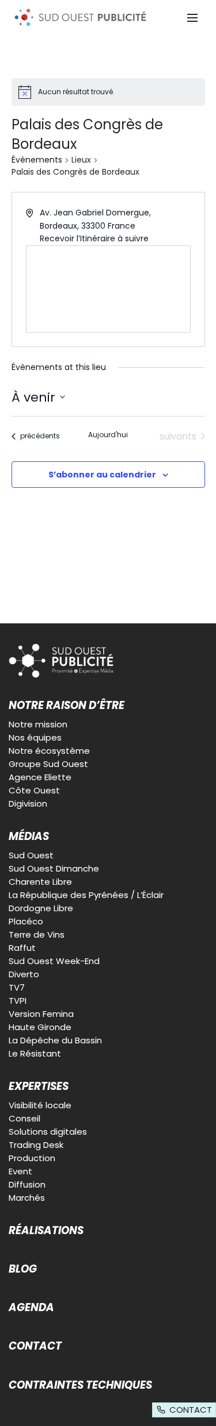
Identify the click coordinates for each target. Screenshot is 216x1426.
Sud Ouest (31, 855)
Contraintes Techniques (80, 1385)
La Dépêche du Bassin (55, 1040)
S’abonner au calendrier (102, 474)
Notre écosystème (49, 751)
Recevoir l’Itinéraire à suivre (94, 238)
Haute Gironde (40, 1027)
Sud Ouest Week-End (54, 961)
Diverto (24, 974)
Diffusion (27, 1184)
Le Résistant (35, 1053)
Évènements (37, 160)
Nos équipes (35, 737)
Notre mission (38, 724)
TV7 (17, 987)
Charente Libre (40, 882)
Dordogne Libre (41, 908)
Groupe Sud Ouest (48, 764)
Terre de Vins (37, 934)
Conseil (24, 1118)
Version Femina (41, 1014)
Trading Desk (36, 1145)
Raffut (22, 948)
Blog (23, 1269)
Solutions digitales (48, 1132)
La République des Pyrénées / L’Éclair (86, 895)
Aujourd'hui (108, 435)
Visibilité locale (40, 1105)
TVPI (17, 1001)
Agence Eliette (40, 777)
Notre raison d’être (66, 705)
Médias (29, 836)
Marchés (27, 1198)
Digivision (28, 803)
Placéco (26, 921)
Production (32, 1158)
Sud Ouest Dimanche (54, 868)
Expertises (39, 1086)
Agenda (31, 1307)
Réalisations (46, 1230)
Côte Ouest (34, 790)
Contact (35, 1346)
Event (20, 1171)
